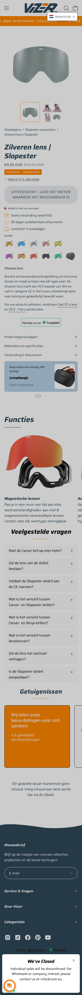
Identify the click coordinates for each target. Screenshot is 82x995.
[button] (62, 16)
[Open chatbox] (9, 986)
